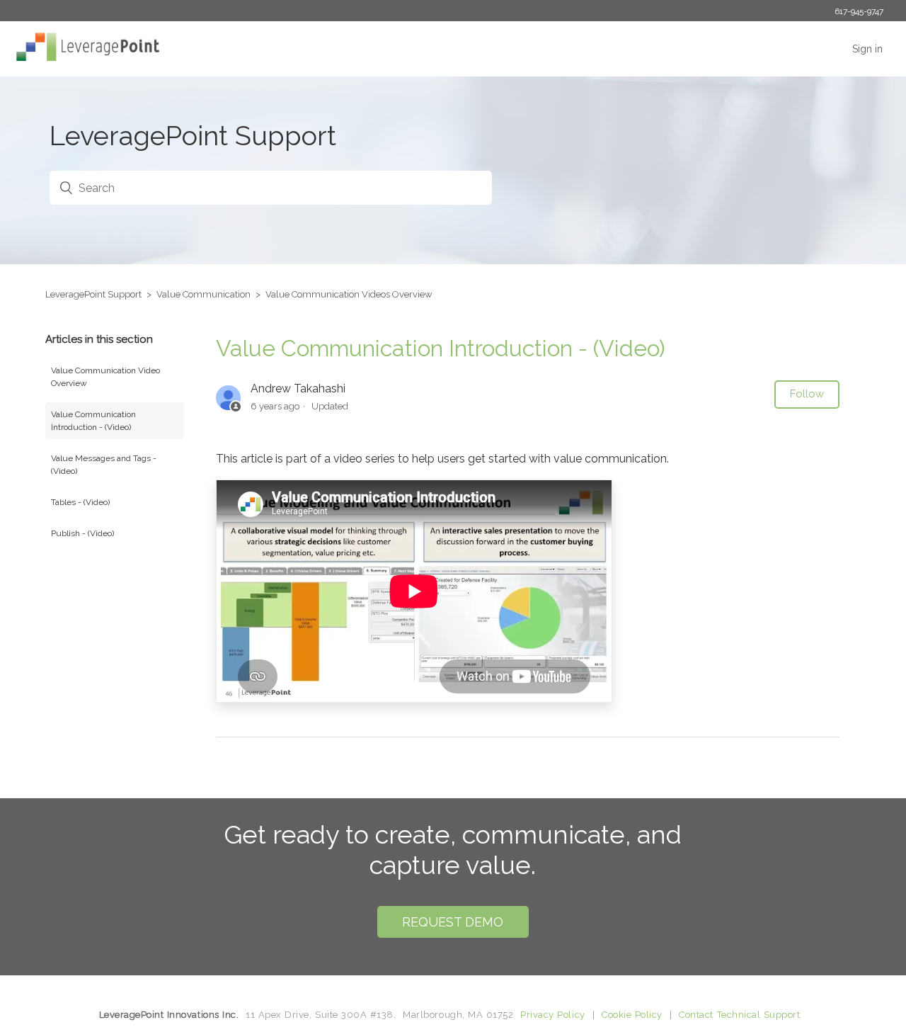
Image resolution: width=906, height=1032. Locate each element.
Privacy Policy (552, 1014)
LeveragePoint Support (93, 294)
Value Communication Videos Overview (348, 294)
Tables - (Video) (80, 502)
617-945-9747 (859, 11)
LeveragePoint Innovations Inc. (169, 1014)
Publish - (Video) (82, 533)
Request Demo (452, 921)
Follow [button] (807, 393)
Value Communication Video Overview (105, 376)
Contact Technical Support (739, 1014)
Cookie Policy (632, 1014)
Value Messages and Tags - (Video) (103, 464)
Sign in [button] (867, 49)
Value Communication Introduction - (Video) (93, 420)
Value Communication (203, 294)
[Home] (84, 57)
